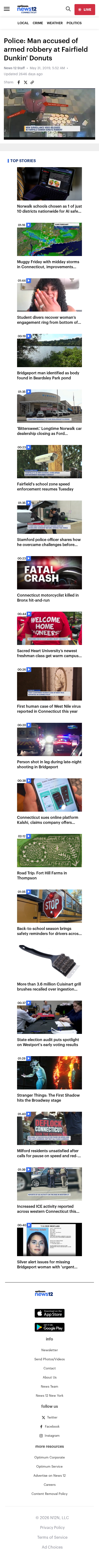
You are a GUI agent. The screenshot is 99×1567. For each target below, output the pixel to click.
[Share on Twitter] (25, 82)
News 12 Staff (14, 68)
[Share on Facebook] (19, 82)
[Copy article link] (32, 82)
